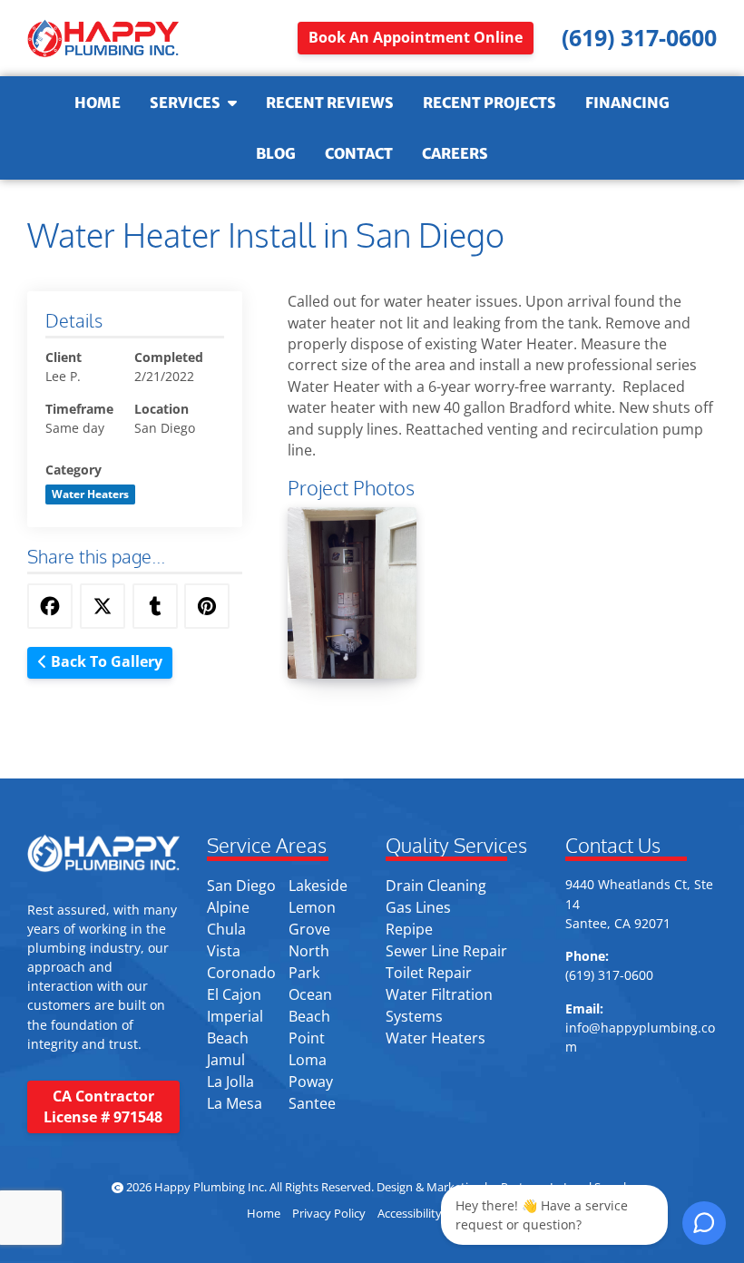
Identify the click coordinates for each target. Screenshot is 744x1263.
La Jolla (230, 1082)
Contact (359, 153)
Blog (276, 153)
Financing (627, 102)
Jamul (226, 1060)
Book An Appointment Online (415, 37)
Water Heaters (435, 1038)
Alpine (228, 907)
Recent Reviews (330, 102)
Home (97, 102)
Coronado (241, 973)
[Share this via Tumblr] (155, 606)
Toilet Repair (429, 973)
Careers (455, 153)
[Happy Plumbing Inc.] (103, 38)
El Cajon (234, 994)
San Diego (241, 886)
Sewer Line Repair (446, 951)
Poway (311, 1082)
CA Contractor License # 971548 (103, 1106)
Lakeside (318, 886)
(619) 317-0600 (609, 975)
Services (185, 102)
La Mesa (234, 1103)
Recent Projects (489, 102)
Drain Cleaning (436, 886)
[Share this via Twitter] (102, 606)
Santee (312, 1103)
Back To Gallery (104, 661)
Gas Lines (418, 907)
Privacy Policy (329, 1213)
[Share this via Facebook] (50, 606)
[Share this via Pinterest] (207, 606)
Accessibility (409, 1213)
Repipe (409, 929)
